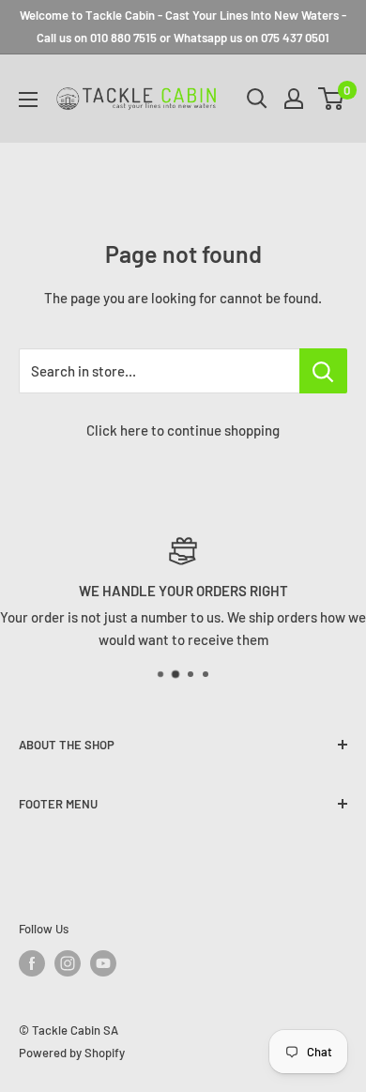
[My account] (293, 98)
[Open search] (257, 98)
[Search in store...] (323, 370)
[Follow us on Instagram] (67, 963)
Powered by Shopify (72, 1052)
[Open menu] (28, 99)
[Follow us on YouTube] (103, 963)
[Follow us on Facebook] (32, 963)
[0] (331, 98)
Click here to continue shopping (183, 430)
